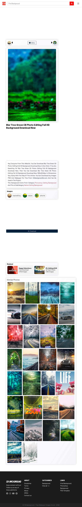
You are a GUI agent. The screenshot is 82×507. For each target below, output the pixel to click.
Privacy (26, 488)
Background (46, 483)
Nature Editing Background (33, 185)
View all (44, 486)
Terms (26, 486)
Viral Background (65, 483)
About (26, 490)
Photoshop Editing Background (45, 183)
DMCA (26, 493)
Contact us (28, 495)
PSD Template (65, 490)
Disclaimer (27, 483)
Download (33, 231)
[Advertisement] (32, 24)
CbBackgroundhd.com (40, 178)
